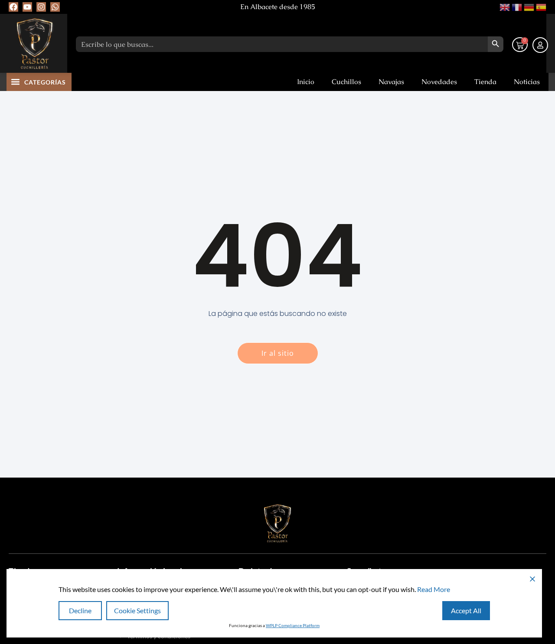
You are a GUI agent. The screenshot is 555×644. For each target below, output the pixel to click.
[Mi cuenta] (540, 45)
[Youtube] (27, 7)
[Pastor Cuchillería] (35, 43)
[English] (504, 6)
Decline (80, 610)
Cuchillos (346, 81)
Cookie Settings (137, 610)
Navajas (391, 81)
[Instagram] (41, 7)
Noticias (527, 81)
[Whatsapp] (55, 7)
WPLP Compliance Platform (293, 625)
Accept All (466, 610)
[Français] (516, 6)
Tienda (485, 81)
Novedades (439, 81)
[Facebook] (13, 7)
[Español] (540, 6)
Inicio (305, 81)
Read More (433, 589)
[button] (16, 81)
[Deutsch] (528, 6)
